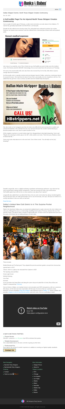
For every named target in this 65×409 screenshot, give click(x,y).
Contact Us (9, 350)
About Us (36, 367)
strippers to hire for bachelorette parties (19, 292)
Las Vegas (37, 378)
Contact (6, 371)
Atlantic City (37, 387)
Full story (19, 284)
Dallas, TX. (46, 290)
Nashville (36, 385)
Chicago (36, 374)
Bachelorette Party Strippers (12, 367)
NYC (35, 371)
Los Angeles (37, 376)
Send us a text (11, 374)
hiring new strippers (24, 290)
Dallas (35, 390)
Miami (35, 383)
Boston (36, 392)
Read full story (7, 201)
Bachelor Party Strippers (11, 365)
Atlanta (35, 381)
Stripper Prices (38, 365)
